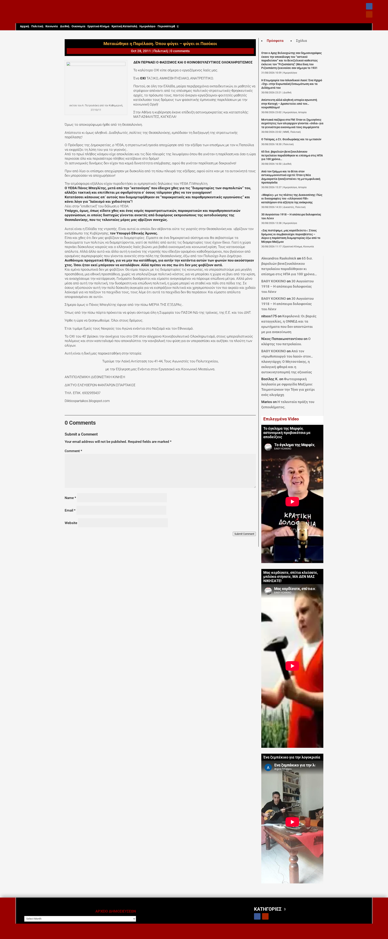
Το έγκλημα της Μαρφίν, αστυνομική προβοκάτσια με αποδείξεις (287, 432)
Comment (73, 451)
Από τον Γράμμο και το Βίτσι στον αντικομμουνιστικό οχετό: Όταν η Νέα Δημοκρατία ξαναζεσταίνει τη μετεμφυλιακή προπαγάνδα (290, 177)
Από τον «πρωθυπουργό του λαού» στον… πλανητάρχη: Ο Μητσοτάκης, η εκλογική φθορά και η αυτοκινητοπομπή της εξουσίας (287, 361)
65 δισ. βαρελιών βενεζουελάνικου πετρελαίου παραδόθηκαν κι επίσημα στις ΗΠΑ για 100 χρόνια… (292, 155)
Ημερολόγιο (147, 26)
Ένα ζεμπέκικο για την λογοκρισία (291, 757)
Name (70, 498)
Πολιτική (37, 26)
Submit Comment (244, 533)
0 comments (180, 51)
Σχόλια (301, 41)
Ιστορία (302, 112)
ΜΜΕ (286, 132)
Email (70, 510)
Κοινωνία (51, 26)
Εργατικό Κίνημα (98, 26)
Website (71, 523)
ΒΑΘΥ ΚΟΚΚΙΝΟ (273, 281)
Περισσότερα (166, 26)
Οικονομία (78, 26)
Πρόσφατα (275, 41)
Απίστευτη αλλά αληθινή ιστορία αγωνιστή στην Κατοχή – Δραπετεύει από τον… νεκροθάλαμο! (289, 103)
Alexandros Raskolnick (278, 258)
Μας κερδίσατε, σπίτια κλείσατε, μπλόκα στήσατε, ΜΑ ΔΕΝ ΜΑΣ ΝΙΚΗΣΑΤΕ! (290, 577)
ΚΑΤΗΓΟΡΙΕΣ (268, 909)
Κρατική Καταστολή (124, 26)
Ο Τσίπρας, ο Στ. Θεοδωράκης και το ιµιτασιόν (291, 139)
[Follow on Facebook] (369, 6)
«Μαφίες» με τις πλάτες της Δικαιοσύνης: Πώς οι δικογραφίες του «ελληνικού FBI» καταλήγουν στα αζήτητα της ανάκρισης (291, 198)
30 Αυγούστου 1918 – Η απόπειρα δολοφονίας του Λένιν (287, 286)
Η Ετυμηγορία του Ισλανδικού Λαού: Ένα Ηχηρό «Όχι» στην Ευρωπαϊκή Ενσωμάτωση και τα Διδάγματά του (291, 84)
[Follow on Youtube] (369, 14)
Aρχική (24, 26)
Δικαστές (288, 207)
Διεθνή (64, 26)
